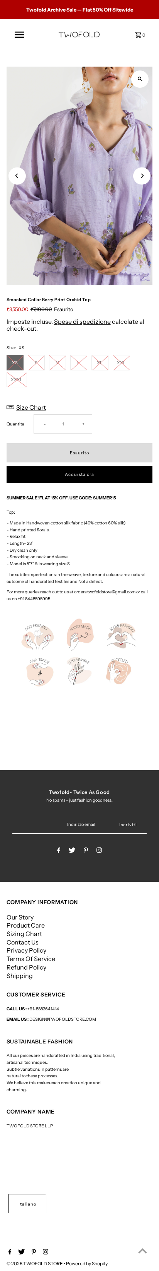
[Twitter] (72, 851)
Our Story (20, 917)
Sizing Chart (24, 934)
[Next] (142, 175)
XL (100, 362)
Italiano (27, 1204)
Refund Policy (26, 967)
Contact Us (23, 942)
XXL (121, 362)
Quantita (15, 424)
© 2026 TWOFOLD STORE (35, 1263)
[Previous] (17, 175)
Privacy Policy (26, 950)
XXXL (17, 379)
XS (15, 362)
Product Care (26, 925)
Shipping (20, 976)
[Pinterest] (86, 851)
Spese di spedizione (82, 321)
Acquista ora (79, 474)
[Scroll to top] (142, 1250)
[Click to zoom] (140, 79)
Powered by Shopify (87, 1263)
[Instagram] (99, 851)
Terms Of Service (31, 959)
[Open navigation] (19, 34)
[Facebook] (58, 851)
